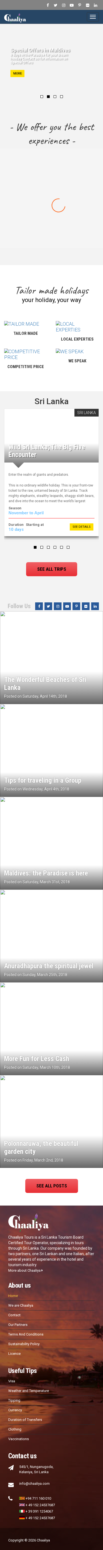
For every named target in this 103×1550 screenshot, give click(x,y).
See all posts (51, 1186)
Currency (15, 1410)
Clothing (14, 1429)
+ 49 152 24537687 (40, 1505)
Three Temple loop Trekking (52, 170)
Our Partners (17, 1325)
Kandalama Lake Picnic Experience (51, 245)
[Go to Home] (15, 17)
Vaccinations (18, 1439)
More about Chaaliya (24, 1270)
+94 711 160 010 (38, 1498)
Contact (14, 1315)
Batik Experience (51, 195)
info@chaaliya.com (34, 1483)
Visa (11, 1381)
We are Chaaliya (20, 1305)
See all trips (51, 569)
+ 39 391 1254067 (39, 1511)
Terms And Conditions (25, 1334)
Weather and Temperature (28, 1391)
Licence (14, 1354)
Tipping (14, 1400)
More (17, 73)
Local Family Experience (51, 220)
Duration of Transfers (25, 1420)
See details (82, 527)
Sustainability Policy (24, 1344)
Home (13, 1296)
